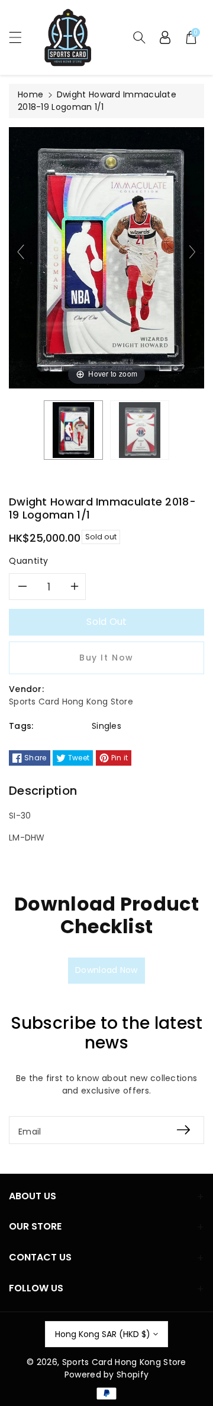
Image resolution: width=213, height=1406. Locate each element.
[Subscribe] (183, 1130)
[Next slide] (192, 252)
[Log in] (165, 37)
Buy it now (106, 657)
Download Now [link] (106, 970)
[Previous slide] (21, 252)
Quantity (29, 561)
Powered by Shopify (106, 1374)
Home (30, 94)
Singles (106, 726)
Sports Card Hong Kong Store (124, 1362)
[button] (21, 37)
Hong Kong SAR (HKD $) (102, 1334)
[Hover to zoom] (106, 257)
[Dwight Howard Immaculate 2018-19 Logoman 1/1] (73, 430)
